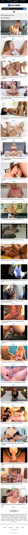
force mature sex (5, 517)
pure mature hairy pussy (18, 514)
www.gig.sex (16, 0)
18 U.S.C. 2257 (14, 529)
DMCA (22, 527)
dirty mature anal (19, 520)
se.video (14, 1)
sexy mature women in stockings (14, 515)
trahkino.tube (9, 0)
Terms (17, 527)
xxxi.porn (3, 0)
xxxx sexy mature (14, 517)
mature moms (9, 518)
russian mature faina (18, 518)
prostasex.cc (23, 0)
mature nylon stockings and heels (11, 519)
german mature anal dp (6, 514)
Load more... (14, 510)
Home (4, 527)
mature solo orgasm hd (20, 515)
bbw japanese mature (11, 520)
